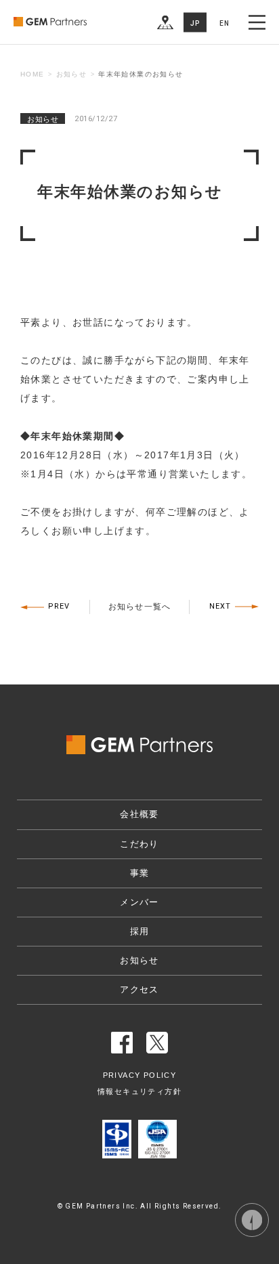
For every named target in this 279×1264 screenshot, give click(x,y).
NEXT (220, 606)
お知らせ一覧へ (139, 606)
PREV (59, 606)
